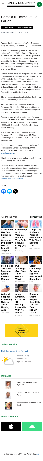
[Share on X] (15, 191)
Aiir (37, 454)
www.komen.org (7, 153)
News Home (9, 27)
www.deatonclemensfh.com (12, 178)
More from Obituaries (25, 27)
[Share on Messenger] (9, 191)
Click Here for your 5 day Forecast (14, 351)
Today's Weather (9, 344)
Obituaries (6, 376)
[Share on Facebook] (3, 191)
